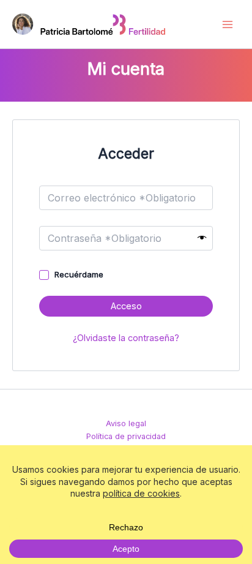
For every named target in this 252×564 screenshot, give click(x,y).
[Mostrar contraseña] (202, 238)
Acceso (126, 306)
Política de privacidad (126, 436)
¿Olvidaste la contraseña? (126, 338)
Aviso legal (126, 423)
